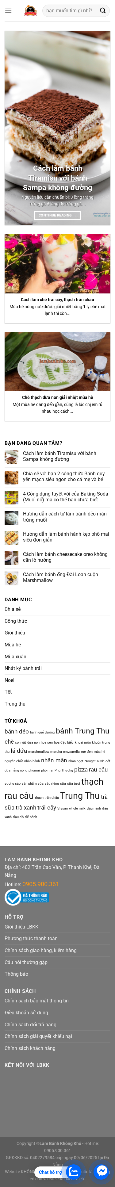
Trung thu (15, 704)
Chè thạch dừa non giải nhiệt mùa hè (57, 397)
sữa (63, 784)
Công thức (16, 621)
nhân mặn (54, 760)
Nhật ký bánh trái (23, 668)
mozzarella (71, 752)
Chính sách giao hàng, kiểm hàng (41, 950)
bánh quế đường (42, 732)
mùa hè (99, 752)
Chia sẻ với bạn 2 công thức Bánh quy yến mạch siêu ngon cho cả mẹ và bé (64, 476)
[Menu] (8, 10)
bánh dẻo (17, 731)
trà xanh (26, 807)
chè (9, 741)
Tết (8, 692)
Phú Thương (64, 770)
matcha (56, 752)
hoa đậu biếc (64, 743)
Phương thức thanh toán (31, 938)
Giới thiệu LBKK (21, 927)
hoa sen (47, 743)
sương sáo (13, 784)
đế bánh (31, 817)
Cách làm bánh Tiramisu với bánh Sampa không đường (57, 178)
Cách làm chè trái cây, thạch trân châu (57, 299)
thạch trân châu (47, 798)
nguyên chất (14, 761)
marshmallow (38, 752)
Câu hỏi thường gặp (26, 962)
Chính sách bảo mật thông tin (37, 1001)
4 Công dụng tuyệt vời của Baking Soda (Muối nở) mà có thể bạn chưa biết (65, 497)
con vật (20, 743)
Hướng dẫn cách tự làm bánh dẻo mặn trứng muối (65, 517)
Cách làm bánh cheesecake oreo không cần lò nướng (65, 557)
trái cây (46, 807)
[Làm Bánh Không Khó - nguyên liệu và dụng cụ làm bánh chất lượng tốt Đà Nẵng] (30, 10)
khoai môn (83, 743)
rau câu (98, 769)
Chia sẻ (13, 609)
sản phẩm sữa (33, 784)
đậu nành (94, 808)
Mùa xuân (15, 657)
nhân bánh (32, 761)
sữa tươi (73, 784)
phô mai (47, 770)
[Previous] (14, 128)
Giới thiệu (15, 633)
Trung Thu (80, 796)
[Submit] (103, 11)
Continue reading (57, 215)
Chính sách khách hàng (30, 1048)
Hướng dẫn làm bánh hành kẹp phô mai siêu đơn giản (66, 537)
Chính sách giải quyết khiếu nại (38, 1036)
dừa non (33, 743)
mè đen (87, 752)
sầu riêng (52, 784)
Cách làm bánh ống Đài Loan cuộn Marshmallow (60, 577)
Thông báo (16, 974)
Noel (9, 680)
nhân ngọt (75, 761)
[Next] (100, 128)
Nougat (90, 761)
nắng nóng (19, 770)
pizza (81, 769)
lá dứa (19, 750)
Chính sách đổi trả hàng (30, 1025)
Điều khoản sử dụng (26, 1013)
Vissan (62, 808)
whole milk (77, 808)
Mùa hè (13, 645)
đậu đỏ (18, 817)
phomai (34, 770)
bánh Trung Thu (82, 730)
